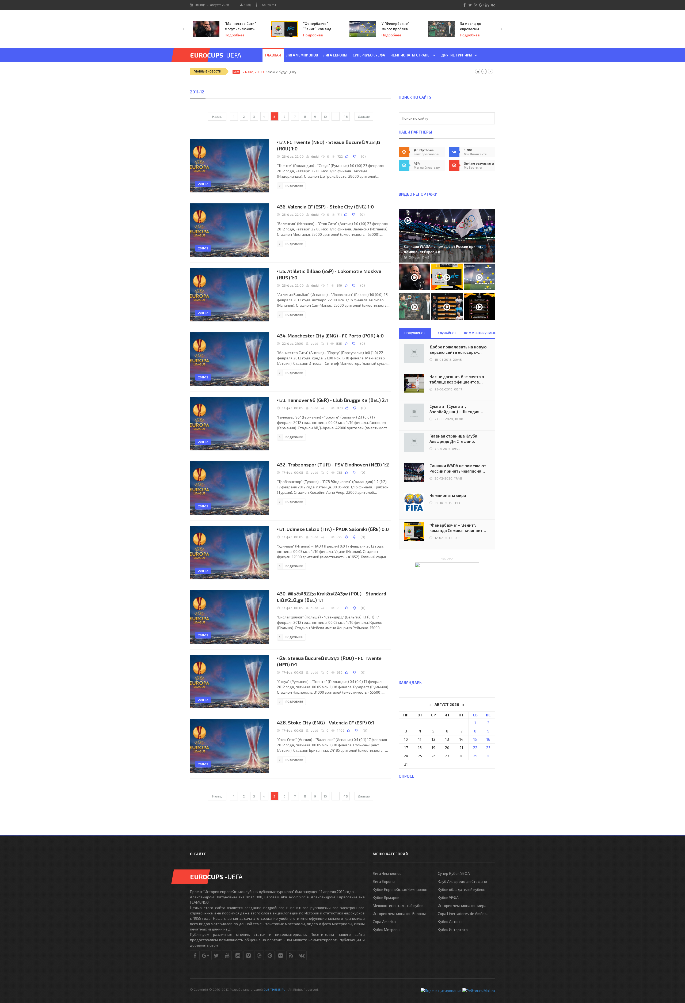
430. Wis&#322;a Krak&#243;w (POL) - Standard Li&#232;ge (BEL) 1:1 (331, 597)
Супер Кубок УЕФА (454, 873)
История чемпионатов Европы (399, 913)
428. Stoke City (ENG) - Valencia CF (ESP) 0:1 (325, 722)
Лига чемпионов (302, 55)
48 (346, 116)
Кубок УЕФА (448, 897)
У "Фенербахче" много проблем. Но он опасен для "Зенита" (397, 26)
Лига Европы (335, 55)
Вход (247, 4)
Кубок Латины (450, 921)
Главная (273, 55)
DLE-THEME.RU (275, 989)
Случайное (447, 333)
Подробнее (235, 35)
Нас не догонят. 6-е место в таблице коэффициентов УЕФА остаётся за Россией (456, 379)
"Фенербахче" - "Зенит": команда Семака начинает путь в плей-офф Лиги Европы (318, 26)
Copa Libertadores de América (463, 913)
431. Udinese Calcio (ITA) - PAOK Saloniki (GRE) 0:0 (333, 529)
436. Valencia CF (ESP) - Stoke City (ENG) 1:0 (325, 207)
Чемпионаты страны (410, 55)
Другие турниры (456, 55)
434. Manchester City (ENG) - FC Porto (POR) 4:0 (330, 336)
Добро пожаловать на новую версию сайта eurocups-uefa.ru (458, 349)
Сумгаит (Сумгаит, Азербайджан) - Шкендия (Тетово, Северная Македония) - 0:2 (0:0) (454, 409)
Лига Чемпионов (387, 873)
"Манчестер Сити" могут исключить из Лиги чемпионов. (240, 26)
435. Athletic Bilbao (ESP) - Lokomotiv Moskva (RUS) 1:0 (329, 274)
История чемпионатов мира (462, 905)
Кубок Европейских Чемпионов (400, 889)
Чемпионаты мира (447, 495)
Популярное (414, 333)
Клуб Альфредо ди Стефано (462, 881)
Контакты (269, 4)
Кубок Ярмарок (386, 897)
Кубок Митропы (386, 929)
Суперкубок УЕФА (369, 55)
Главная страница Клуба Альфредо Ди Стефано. (453, 439)
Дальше (364, 116)
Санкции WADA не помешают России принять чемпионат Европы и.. (443, 249)
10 (325, 116)
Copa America (384, 921)
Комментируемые (479, 333)
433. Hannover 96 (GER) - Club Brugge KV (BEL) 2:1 (332, 400)
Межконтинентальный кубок (398, 905)
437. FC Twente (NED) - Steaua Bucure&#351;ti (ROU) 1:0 (328, 145)
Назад (217, 116)
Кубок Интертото (453, 929)
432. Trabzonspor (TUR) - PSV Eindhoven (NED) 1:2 (333, 465)
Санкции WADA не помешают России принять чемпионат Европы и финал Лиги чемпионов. (457, 468)
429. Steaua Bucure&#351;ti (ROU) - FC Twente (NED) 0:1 (329, 661)
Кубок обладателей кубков (461, 889)
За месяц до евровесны (470, 26)
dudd (315, 156)
